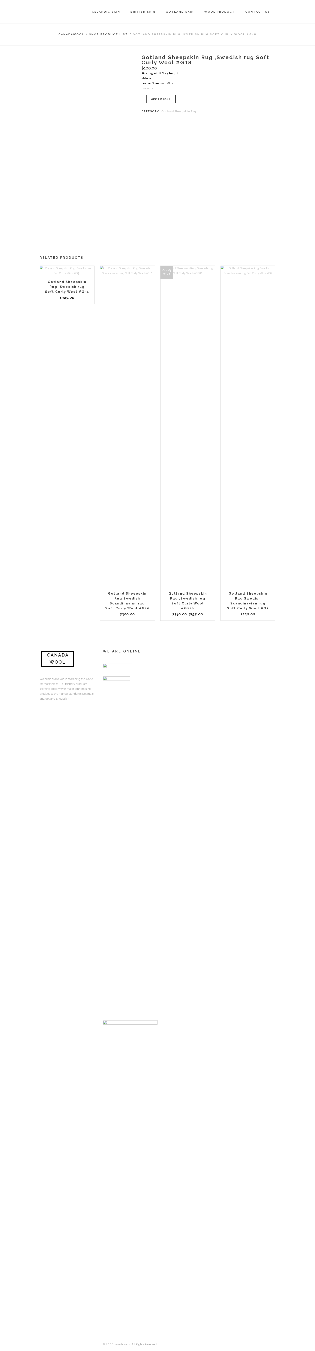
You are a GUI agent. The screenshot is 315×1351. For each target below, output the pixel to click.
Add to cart (161, 99)
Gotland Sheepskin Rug (178, 111)
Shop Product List (108, 34)
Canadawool (71, 34)
